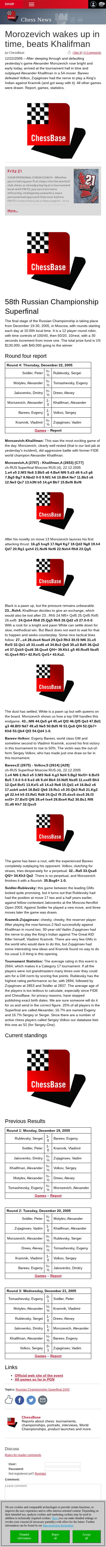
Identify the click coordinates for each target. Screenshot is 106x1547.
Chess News (36, 20)
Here (55, 1518)
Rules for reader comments (23, 1455)
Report (56, 1196)
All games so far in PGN (34, 1379)
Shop (9, 4)
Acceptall (86, 1536)
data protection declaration (58, 1525)
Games (40, 430)
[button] (31, 4)
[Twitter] (31, 1400)
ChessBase (31, 1417)
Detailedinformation (24, 1536)
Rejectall (55, 1536)
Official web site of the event (39, 1375)
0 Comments (92, 52)
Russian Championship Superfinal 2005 (43, 1389)
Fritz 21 (14, 171)
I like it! (77, 52)
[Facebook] (19, 1400)
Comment (12, 1479)
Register (40, 1473)
